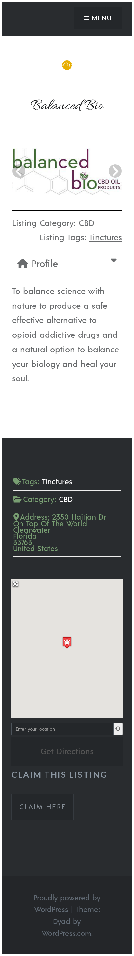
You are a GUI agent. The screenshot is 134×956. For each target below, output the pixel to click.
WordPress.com (66, 933)
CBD (86, 223)
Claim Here (42, 806)
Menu (102, 17)
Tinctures (105, 237)
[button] (67, 642)
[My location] (118, 729)
